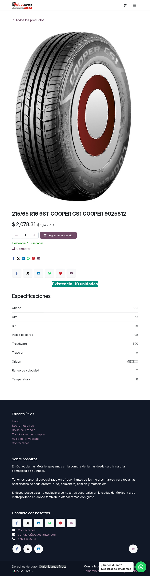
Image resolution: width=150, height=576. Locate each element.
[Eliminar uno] (16, 235)
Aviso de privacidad (25, 439)
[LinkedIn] (23, 258)
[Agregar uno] (34, 235)
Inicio (15, 421)
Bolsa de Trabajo (23, 430)
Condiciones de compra (28, 434)
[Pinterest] (33, 258)
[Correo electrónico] (38, 258)
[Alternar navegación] (134, 5)
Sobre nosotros (23, 425)
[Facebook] (13, 258)
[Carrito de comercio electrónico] (125, 5)
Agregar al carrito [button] (61, 235)
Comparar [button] (23, 249)
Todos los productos (30, 20)
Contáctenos (20, 443)
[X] (18, 258)
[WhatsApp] (28, 258)
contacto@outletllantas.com (37, 534)
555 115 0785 (27, 539)
